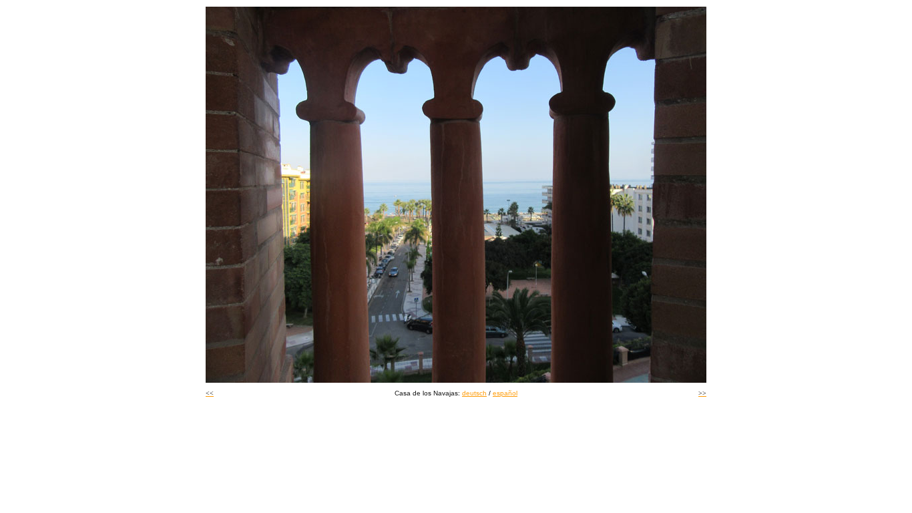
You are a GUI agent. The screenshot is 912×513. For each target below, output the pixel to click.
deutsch (474, 393)
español (505, 393)
